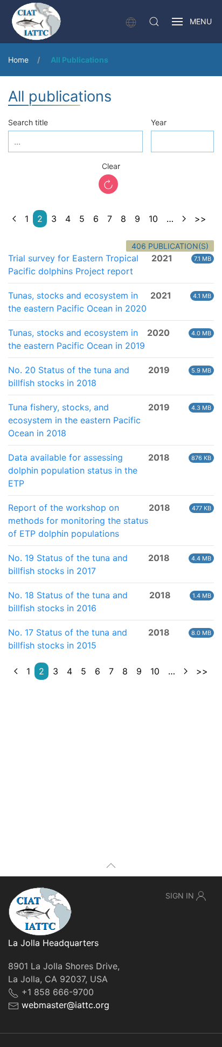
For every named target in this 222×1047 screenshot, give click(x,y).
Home (18, 59)
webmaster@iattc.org (65, 1004)
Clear (111, 166)
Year (158, 122)
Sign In (179, 895)
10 (153, 218)
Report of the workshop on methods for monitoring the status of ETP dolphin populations (78, 520)
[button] (154, 21)
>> (200, 218)
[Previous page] (14, 218)
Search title (28, 122)
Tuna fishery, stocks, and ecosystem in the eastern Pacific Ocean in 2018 (74, 420)
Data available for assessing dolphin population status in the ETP (72, 470)
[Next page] (184, 218)
